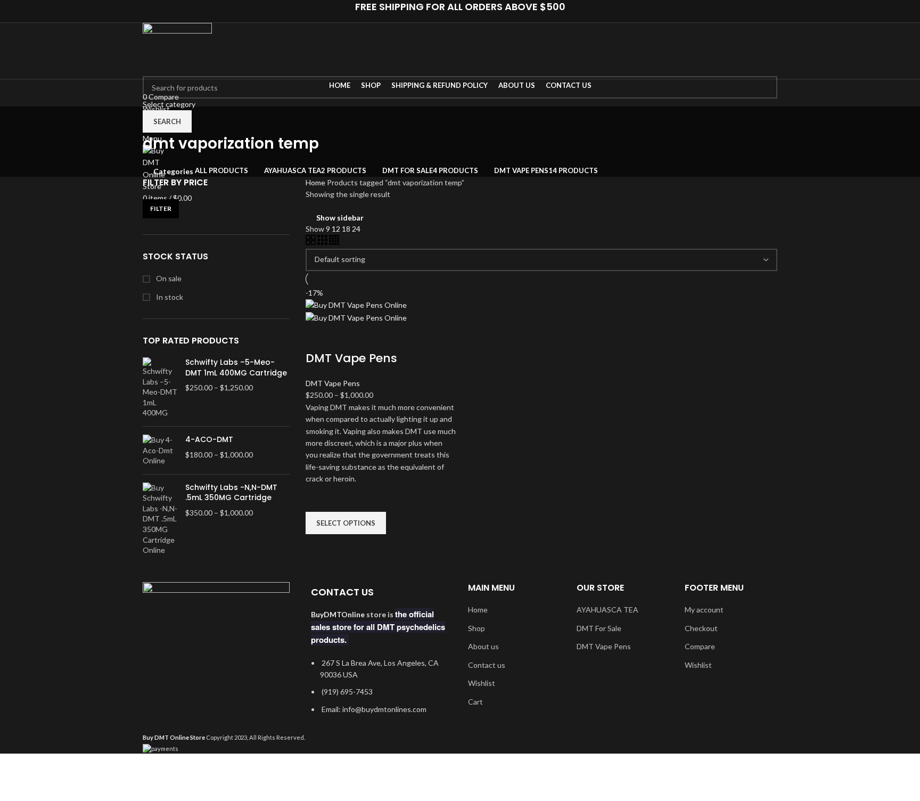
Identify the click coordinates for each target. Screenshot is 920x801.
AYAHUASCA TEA (607, 609)
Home (316, 182)
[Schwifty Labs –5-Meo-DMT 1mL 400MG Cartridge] (160, 387)
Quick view (319, 547)
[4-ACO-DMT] (160, 450)
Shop (476, 628)
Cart (475, 701)
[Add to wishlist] (319, 498)
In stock (168, 296)
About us (483, 646)
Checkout (701, 628)
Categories (173, 171)
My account (704, 609)
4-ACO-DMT (209, 440)
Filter (160, 208)
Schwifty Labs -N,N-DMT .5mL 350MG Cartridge (231, 493)
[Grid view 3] (323, 242)
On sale (168, 278)
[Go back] (156, 120)
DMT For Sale (599, 628)
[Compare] (319, 337)
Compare (700, 646)
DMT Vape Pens (351, 358)
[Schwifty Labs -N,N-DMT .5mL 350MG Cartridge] (160, 519)
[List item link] (379, 691)
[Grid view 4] (334, 242)
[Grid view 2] (311, 242)
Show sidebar (340, 218)
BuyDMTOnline (338, 614)
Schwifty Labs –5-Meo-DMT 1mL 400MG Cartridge (236, 367)
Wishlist (481, 683)
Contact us (486, 664)
